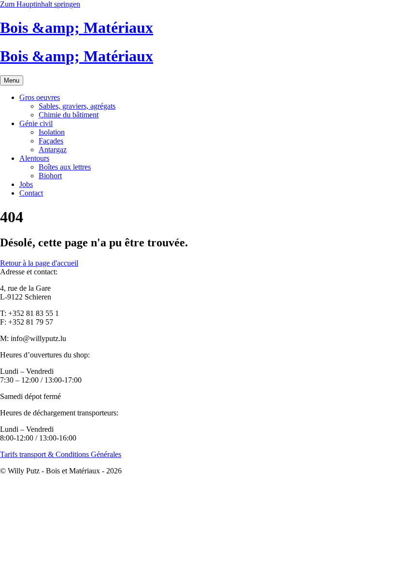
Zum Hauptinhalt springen (40, 4)
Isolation (52, 132)
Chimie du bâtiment (69, 115)
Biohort (50, 175)
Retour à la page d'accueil (39, 263)
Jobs (26, 184)
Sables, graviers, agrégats (77, 106)
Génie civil (36, 123)
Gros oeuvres (39, 97)
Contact (31, 193)
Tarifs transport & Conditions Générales (60, 454)
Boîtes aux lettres (65, 167)
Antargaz (53, 149)
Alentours (34, 158)
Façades (51, 141)
